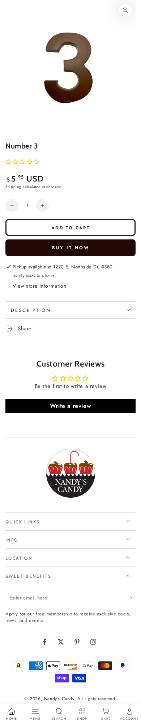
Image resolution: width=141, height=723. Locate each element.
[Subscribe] (131, 598)
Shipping (13, 186)
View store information (39, 285)
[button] (22, 162)
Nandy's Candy (59, 698)
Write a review (70, 406)
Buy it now (70, 248)
